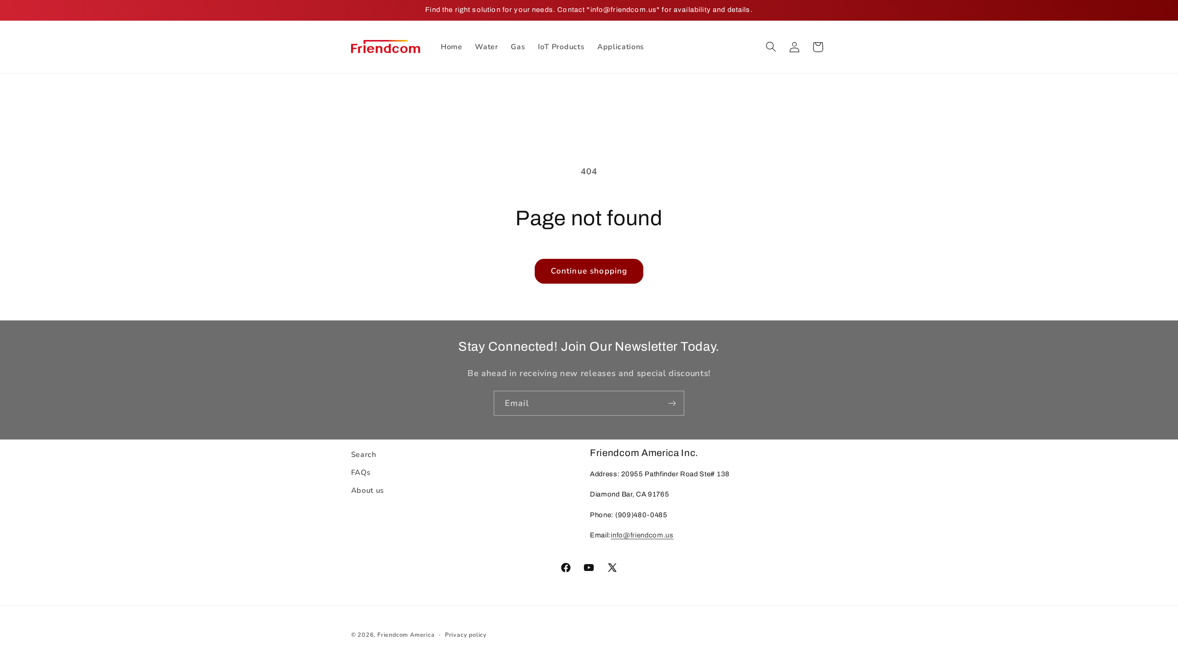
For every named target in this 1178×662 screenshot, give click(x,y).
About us (368, 490)
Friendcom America (406, 635)
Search (363, 455)
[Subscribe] (672, 403)
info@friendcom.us (642, 535)
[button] (771, 47)
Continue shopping (589, 271)
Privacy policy (466, 635)
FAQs (361, 473)
